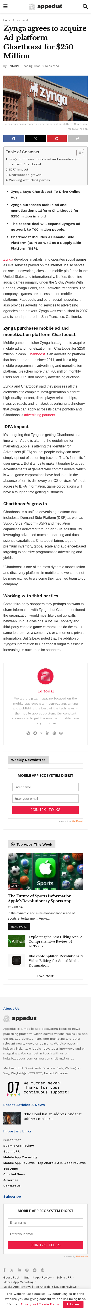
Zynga (8, 259)
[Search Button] (85, 6)
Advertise (10, 1180)
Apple (15, 886)
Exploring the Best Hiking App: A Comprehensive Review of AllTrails (55, 941)
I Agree (73, 1304)
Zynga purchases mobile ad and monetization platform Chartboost (43, 161)
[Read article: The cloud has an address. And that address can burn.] (12, 1118)
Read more (20, 925)
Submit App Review (18, 1145)
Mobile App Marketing (20, 1157)
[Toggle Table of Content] (78, 152)
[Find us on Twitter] (11, 1270)
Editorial (13, 66)
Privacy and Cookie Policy (40, 1304)
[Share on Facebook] (13, 138)
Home (7, 20)
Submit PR (11, 1151)
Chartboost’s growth (25, 175)
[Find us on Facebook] (4, 1270)
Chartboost (36, 354)
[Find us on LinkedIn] (19, 1270)
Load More (45, 976)
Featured (22, 20)
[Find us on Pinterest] (42, 1270)
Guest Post (12, 1140)
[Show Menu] (5, 6)
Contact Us (12, 1186)
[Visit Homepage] (45, 7)
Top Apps (10, 1168)
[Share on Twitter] (35, 138)
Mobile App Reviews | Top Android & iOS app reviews (44, 1163)
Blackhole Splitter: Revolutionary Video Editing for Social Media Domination (56, 960)
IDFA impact (18, 169)
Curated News (14, 1174)
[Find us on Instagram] (26, 1270)
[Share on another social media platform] (78, 138)
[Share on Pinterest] (57, 138)
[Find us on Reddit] (34, 1270)
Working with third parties (29, 180)
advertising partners (39, 415)
